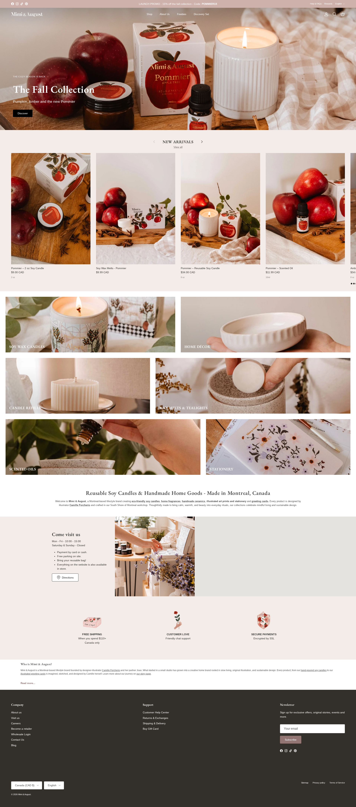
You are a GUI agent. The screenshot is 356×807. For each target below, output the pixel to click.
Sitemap (304, 783)
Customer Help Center (156, 712)
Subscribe (290, 739)
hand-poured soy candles (314, 670)
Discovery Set (201, 14)
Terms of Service (337, 783)
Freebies (181, 14)
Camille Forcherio (111, 670)
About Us (165, 14)
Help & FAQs (316, 4)
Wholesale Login (21, 734)
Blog (13, 745)
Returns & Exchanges (155, 717)
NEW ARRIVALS (178, 141)
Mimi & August (24, 794)
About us (16, 712)
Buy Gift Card (151, 728)
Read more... (28, 683)
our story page (143, 674)
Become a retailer (21, 728)
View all (178, 147)
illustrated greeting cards (33, 674)
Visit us (15, 717)
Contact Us (17, 739)
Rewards (328, 4)
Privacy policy (319, 783)
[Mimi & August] (27, 14)
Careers (16, 723)
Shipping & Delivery (154, 723)
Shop (149, 14)
